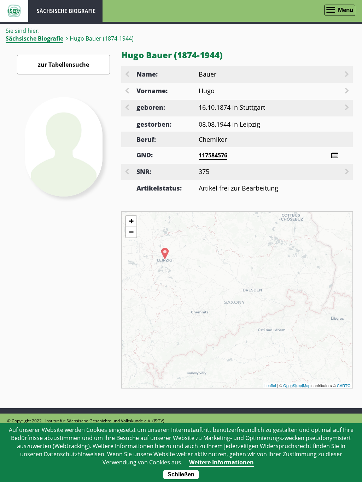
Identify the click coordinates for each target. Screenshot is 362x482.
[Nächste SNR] (347, 172)
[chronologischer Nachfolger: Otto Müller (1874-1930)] (347, 108)
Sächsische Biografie (34, 38)
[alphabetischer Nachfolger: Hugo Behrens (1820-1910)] (347, 91)
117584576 (213, 155)
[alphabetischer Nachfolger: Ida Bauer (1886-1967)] (347, 75)
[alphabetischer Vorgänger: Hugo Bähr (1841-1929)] (127, 91)
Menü (345, 10)
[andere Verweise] (334, 155)
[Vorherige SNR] (127, 172)
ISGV (14, 11)
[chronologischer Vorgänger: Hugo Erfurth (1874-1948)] (127, 108)
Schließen (181, 474)
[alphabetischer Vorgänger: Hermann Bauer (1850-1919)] (127, 75)
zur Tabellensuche (63, 64)
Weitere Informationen (221, 462)
